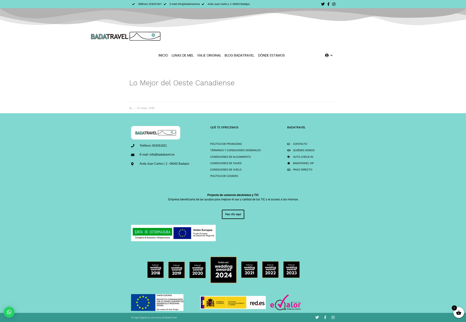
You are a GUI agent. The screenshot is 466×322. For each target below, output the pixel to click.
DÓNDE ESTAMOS (271, 55)
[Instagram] (334, 4)
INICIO (163, 55)
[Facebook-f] (328, 4)
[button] (9, 312)
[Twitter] (323, 4)
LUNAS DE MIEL (182, 55)
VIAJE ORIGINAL (209, 55)
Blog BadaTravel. (239, 55)
